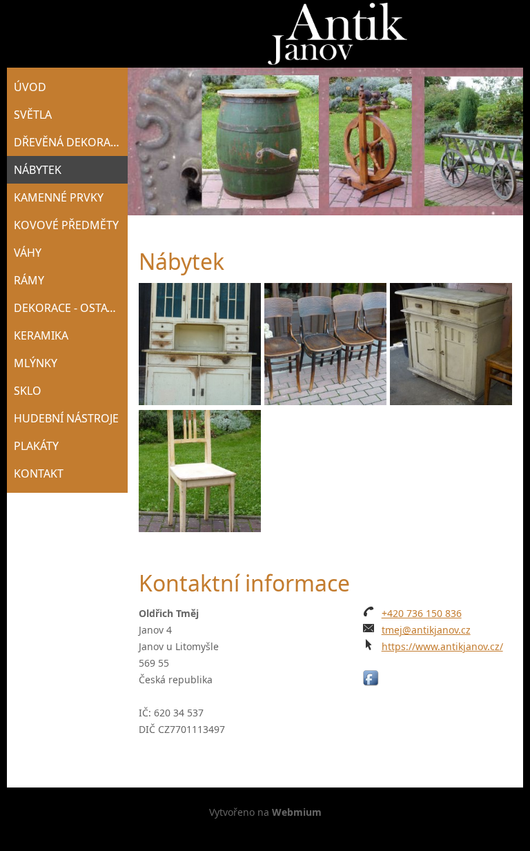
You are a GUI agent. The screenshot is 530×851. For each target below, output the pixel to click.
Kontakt (38, 473)
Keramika (41, 335)
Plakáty (36, 445)
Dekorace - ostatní (69, 307)
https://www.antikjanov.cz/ (442, 646)
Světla (33, 114)
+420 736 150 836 (422, 613)
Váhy (27, 252)
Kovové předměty (66, 225)
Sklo (27, 390)
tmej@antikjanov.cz (426, 629)
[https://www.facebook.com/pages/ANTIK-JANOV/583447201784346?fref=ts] (371, 678)
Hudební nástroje (66, 418)
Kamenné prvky (59, 197)
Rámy (29, 280)
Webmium (297, 812)
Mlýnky (35, 363)
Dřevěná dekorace (69, 142)
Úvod (30, 87)
